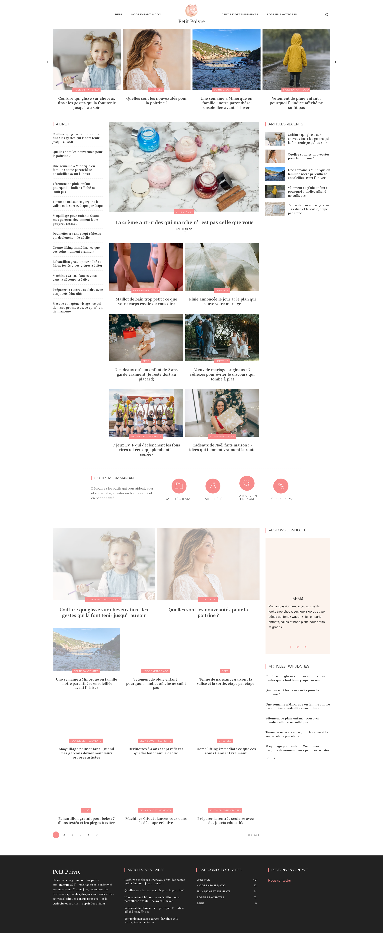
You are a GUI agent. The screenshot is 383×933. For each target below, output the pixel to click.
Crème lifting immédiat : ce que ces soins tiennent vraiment (76, 249)
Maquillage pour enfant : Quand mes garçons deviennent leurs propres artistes (76, 219)
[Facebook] (290, 647)
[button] (326, 14)
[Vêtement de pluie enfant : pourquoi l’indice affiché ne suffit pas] (297, 59)
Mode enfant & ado (86, 89)
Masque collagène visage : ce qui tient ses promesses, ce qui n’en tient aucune (78, 307)
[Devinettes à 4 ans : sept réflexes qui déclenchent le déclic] (156, 719)
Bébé (145, 361)
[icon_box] (179, 490)
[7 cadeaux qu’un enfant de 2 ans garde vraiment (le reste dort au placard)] (146, 337)
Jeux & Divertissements (145, 436)
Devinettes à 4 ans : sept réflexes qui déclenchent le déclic (77, 235)
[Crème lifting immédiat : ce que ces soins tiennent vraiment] (226, 719)
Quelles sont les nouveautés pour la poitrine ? (156, 100)
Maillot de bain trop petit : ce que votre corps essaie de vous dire (146, 301)
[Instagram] (298, 647)
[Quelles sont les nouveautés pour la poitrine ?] (157, 59)
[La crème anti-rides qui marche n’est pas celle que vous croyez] (184, 167)
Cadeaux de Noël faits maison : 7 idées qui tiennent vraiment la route (222, 447)
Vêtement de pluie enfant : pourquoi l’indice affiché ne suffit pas (296, 103)
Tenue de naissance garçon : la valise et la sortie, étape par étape (78, 204)
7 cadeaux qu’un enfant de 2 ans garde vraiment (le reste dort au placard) (146, 374)
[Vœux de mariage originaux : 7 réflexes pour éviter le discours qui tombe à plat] (222, 337)
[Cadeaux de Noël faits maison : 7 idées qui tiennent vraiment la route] (222, 412)
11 (89, 834)
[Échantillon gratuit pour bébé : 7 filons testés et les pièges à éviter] (86, 789)
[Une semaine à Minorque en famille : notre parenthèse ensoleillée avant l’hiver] (226, 59)
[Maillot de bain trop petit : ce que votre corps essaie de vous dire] (146, 267)
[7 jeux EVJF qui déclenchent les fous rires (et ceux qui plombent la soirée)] (146, 412)
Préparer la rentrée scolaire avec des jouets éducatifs (78, 292)
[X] (305, 647)
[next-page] (335, 62)
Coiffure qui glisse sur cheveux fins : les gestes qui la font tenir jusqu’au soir (86, 103)
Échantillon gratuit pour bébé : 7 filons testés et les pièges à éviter (78, 264)
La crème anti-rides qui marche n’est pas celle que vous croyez (184, 225)
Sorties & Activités (226, 89)
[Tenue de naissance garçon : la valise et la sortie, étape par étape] (275, 209)
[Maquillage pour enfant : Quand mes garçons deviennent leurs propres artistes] (86, 719)
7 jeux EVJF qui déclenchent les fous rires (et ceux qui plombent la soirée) (146, 449)
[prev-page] (48, 62)
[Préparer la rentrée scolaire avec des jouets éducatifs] (226, 789)
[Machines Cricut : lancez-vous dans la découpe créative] (156, 789)
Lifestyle (156, 89)
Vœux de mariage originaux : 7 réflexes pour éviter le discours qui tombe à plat (222, 374)
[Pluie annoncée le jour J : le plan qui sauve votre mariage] (222, 267)
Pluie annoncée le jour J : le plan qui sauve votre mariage (222, 301)
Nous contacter (279, 880)
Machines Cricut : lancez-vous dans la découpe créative (75, 278)
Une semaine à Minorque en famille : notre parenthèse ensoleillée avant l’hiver (226, 103)
